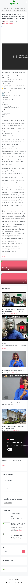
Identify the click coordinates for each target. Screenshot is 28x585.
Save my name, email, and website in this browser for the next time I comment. (14, 498)
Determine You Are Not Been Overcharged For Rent (18, 534)
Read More (4, 348)
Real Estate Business (9, 6)
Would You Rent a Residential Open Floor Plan (18, 514)
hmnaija (6, 21)
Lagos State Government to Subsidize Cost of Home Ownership (18, 524)
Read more (13, 519)
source (3, 256)
